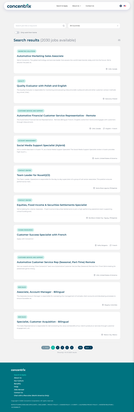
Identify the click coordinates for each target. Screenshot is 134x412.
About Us (75, 6)
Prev (46, 347)
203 (80, 347)
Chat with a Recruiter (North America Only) (31, 395)
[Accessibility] (121, 6)
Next (87, 347)
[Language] (125, 6)
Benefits (17, 384)
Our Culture (19, 381)
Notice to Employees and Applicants (24, 404)
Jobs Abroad (19, 390)
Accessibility (15, 407)
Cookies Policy (65, 404)
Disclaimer (42, 404)
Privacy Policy (53, 404)
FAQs (16, 387)
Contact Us (90, 6)
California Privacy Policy (88, 404)
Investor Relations (106, 404)
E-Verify (74, 404)
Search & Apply (62, 6)
